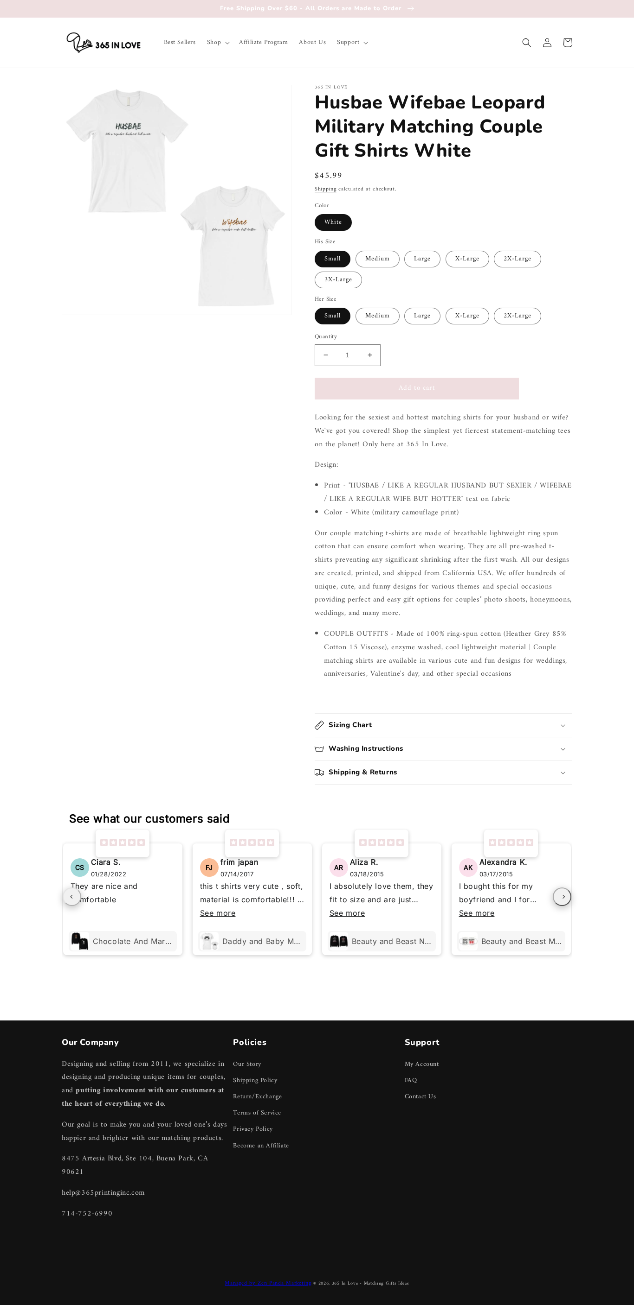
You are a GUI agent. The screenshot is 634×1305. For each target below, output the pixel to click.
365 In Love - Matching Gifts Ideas (370, 1283)
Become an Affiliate (261, 1146)
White (333, 222)
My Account (422, 1064)
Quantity (326, 337)
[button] (217, 42)
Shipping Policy (255, 1080)
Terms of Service (257, 1113)
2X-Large (517, 259)
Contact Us (420, 1096)
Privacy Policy (252, 1129)
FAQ (411, 1080)
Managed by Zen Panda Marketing (268, 1283)
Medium (377, 259)
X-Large (467, 259)
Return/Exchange (257, 1096)
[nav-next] (562, 896)
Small (332, 259)
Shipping (325, 189)
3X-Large (338, 279)
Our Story (247, 1064)
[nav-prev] (72, 896)
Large (422, 259)
